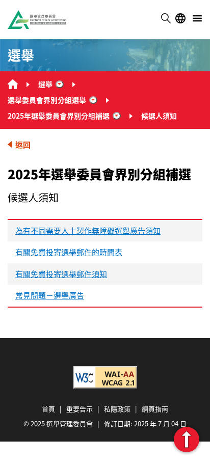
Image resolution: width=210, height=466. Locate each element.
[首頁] (13, 84)
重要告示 (79, 409)
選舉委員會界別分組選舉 (47, 100)
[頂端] (186, 439)
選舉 (45, 84)
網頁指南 (155, 409)
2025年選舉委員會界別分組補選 (59, 116)
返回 (23, 144)
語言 (180, 18)
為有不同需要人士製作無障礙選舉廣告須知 (88, 230)
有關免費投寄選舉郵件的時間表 (68, 251)
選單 (197, 18)
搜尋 (166, 18)
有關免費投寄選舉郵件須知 (61, 273)
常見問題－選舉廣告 (49, 295)
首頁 (48, 409)
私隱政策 (117, 409)
